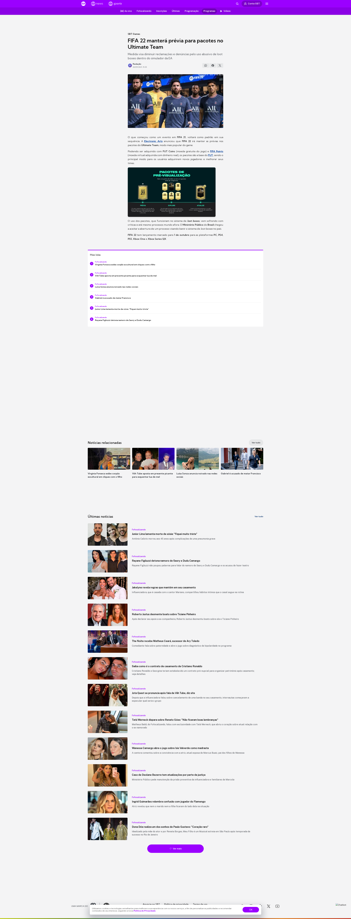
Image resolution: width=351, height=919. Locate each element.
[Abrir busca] (237, 3)
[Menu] (267, 4)
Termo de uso (200, 904)
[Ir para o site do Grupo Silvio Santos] (85, 906)
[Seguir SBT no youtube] (277, 906)
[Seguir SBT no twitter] (268, 906)
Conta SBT (254, 3)
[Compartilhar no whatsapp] (205, 65)
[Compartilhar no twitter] (220, 65)
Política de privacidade (176, 904)
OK (250, 909)
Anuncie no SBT (151, 904)
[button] (109, 467)
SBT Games (134, 34)
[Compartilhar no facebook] (213, 65)
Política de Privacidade (145, 911)
